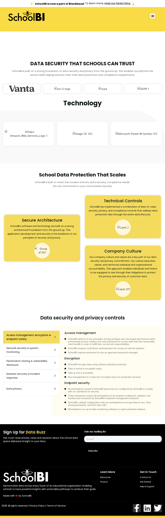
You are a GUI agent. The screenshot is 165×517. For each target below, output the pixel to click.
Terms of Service (56, 505)
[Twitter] (158, 508)
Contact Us (145, 477)
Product (104, 481)
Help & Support (147, 486)
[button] (152, 16)
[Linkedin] (147, 508)
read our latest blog (117, 3)
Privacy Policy (37, 505)
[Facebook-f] (137, 508)
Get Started (145, 481)
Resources (105, 477)
